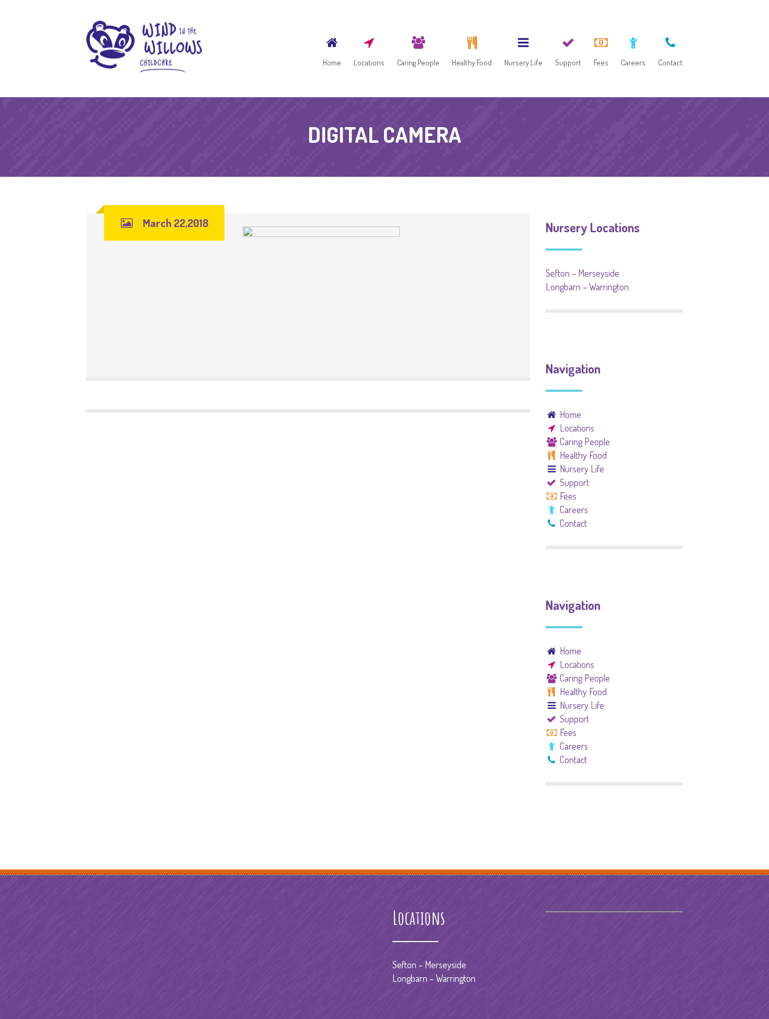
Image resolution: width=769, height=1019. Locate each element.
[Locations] (369, 48)
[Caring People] (418, 48)
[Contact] (668, 48)
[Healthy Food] (472, 48)
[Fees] (601, 48)
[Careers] (633, 48)
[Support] (568, 48)
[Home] (332, 48)
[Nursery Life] (523, 48)
